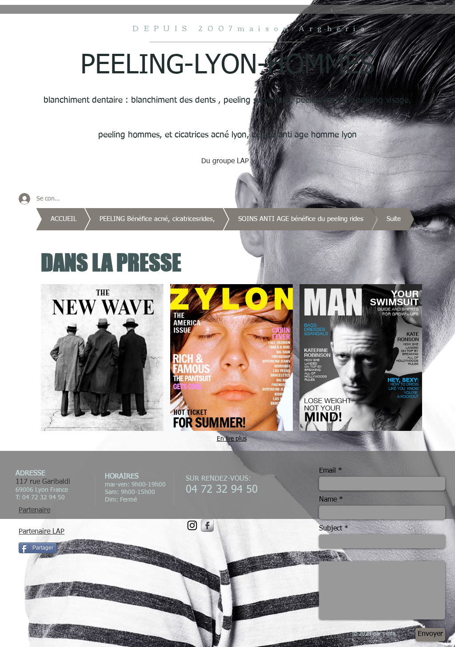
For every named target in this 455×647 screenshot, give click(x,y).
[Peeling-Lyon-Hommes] (207, 525)
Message (328, 557)
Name (328, 499)
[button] (102, 357)
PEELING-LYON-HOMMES (227, 65)
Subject (330, 528)
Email (327, 470)
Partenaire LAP (41, 531)
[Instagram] (192, 525)
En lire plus (232, 439)
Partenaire (34, 510)
